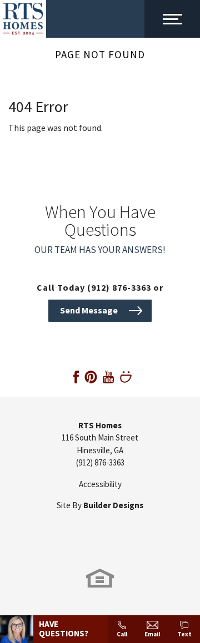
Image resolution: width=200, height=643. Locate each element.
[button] (100, 309)
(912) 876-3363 (100, 462)
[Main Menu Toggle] (172, 19)
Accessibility (100, 484)
